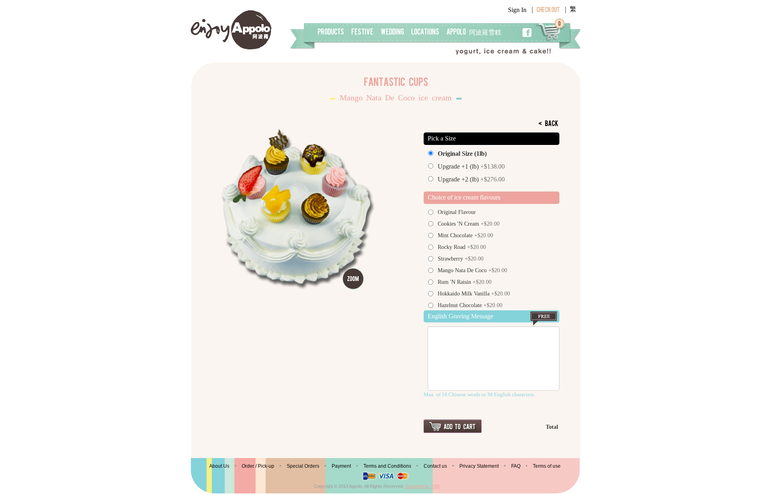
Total (552, 427)
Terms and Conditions (387, 466)
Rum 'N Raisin (465, 282)
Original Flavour (457, 212)
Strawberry (460, 259)
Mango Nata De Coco (472, 270)
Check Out (548, 10)
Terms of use (547, 466)
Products (331, 32)
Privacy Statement (479, 466)
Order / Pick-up (258, 466)
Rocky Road (462, 247)
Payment (341, 466)
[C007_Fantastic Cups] (296, 209)
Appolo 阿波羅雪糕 (474, 32)
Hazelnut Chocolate (470, 305)
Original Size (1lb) (462, 153)
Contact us (435, 466)
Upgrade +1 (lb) (471, 166)
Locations (425, 32)
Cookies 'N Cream (469, 224)
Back (548, 124)
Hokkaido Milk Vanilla (474, 294)
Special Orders (303, 466)
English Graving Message (460, 316)
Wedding (392, 32)
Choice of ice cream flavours (464, 197)
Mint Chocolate (465, 235)
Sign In (517, 9)
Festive (362, 32)
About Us (219, 466)
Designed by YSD (422, 486)
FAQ (515, 466)
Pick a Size (442, 138)
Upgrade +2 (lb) (471, 179)
